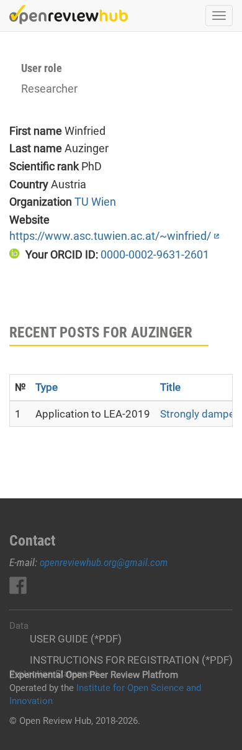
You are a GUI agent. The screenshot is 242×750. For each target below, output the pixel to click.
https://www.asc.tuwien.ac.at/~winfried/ (110, 235)
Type (46, 387)
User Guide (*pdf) (76, 639)
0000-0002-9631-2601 (155, 254)
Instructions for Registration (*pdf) (131, 660)
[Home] (68, 14)
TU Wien (95, 201)
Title (170, 387)
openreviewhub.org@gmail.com (104, 562)
